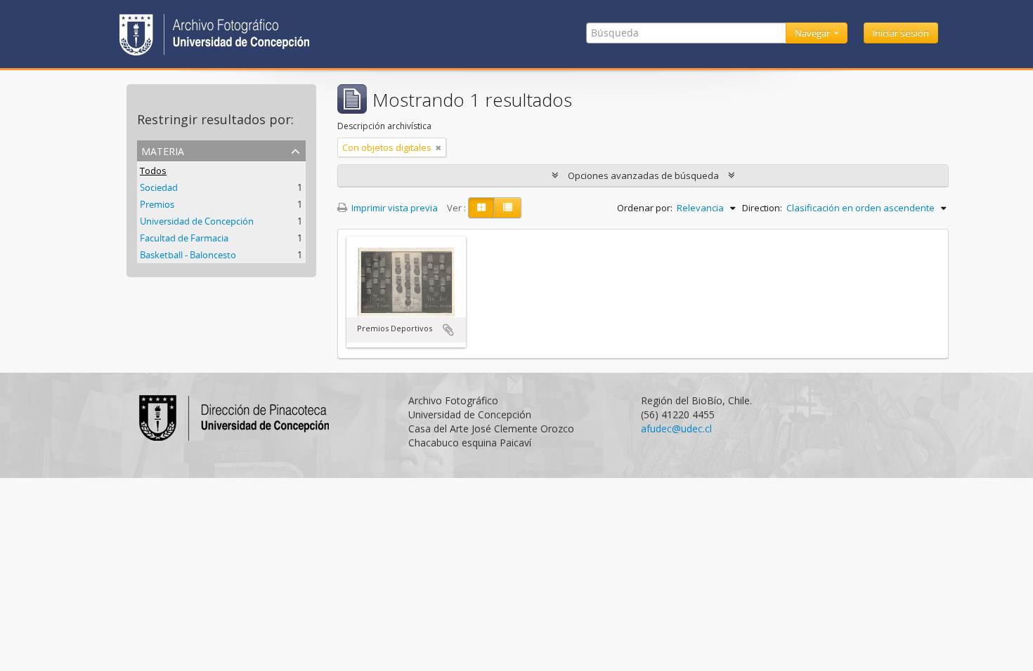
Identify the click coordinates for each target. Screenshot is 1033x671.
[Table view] (507, 207)
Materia (162, 149)
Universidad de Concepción (197, 221)
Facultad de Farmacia (184, 238)
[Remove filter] (438, 147)
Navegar (813, 33)
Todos (153, 170)
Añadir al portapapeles (448, 330)
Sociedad (159, 187)
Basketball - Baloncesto (188, 254)
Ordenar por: (645, 207)
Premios (157, 204)
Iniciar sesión (901, 33)
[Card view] (481, 207)
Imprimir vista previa (393, 207)
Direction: (762, 207)
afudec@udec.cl (676, 428)
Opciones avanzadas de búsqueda (643, 175)
